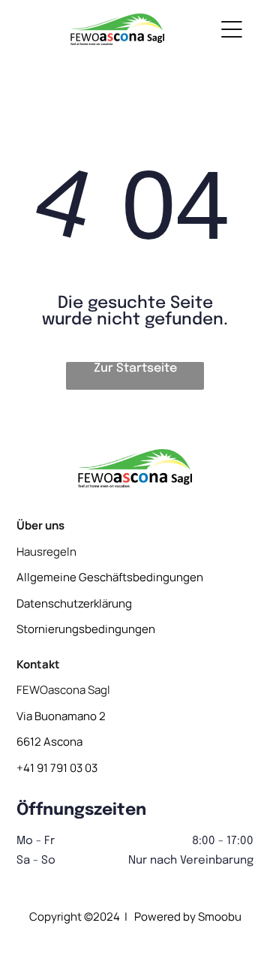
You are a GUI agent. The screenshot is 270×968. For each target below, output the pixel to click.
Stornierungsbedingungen (85, 629)
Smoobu (220, 916)
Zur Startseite (135, 368)
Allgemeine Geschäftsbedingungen (109, 577)
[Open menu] (231, 29)
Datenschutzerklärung (74, 603)
